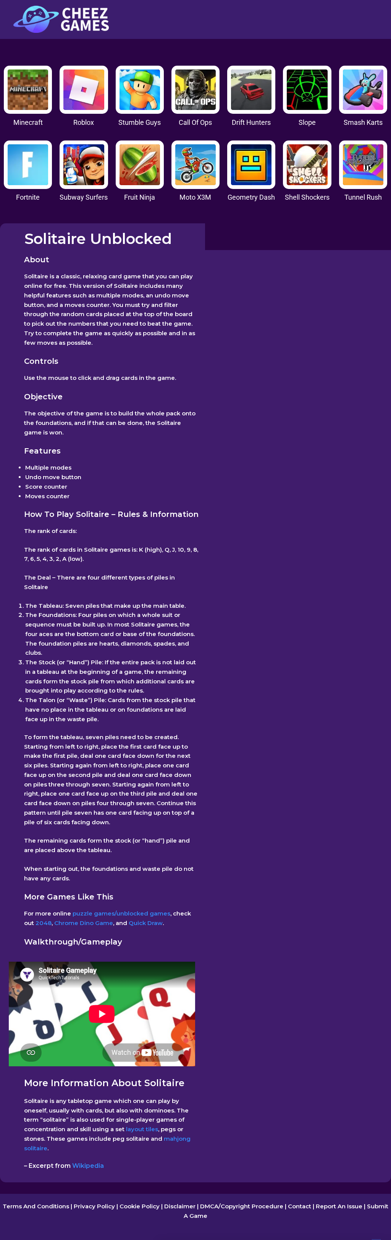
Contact (299, 1206)
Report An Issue (339, 1206)
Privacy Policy (94, 1206)
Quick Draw (146, 923)
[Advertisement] (297, 308)
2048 (44, 923)
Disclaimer (180, 1206)
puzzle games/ (93, 913)
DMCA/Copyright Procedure (241, 1206)
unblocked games (143, 913)
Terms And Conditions (36, 1206)
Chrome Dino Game (83, 923)
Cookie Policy (140, 1206)
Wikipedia (88, 1165)
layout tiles (142, 1129)
